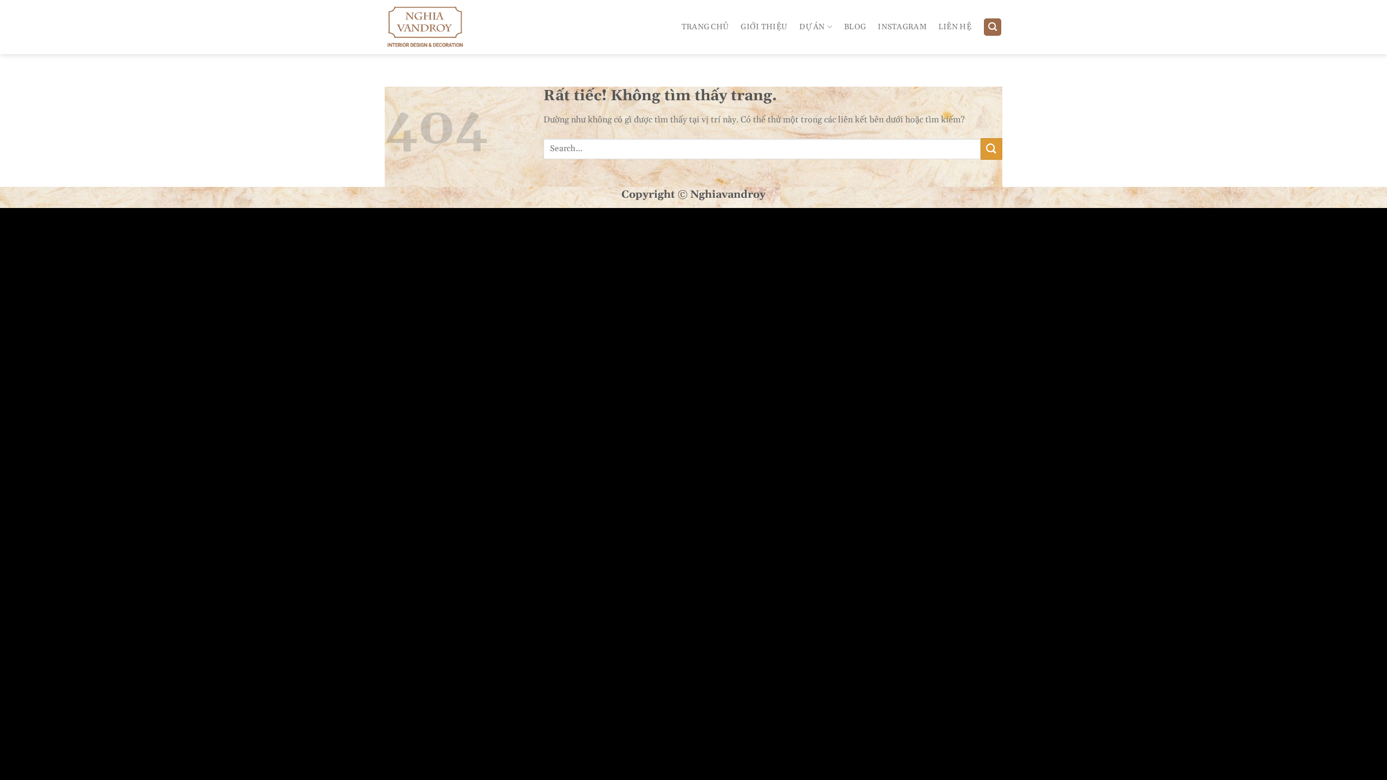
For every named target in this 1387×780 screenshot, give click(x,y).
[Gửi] (991, 148)
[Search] (992, 27)
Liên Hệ (954, 27)
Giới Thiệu (764, 27)
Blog (855, 27)
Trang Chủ (705, 27)
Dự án (812, 27)
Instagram (902, 27)
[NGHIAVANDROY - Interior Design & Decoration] (432, 27)
